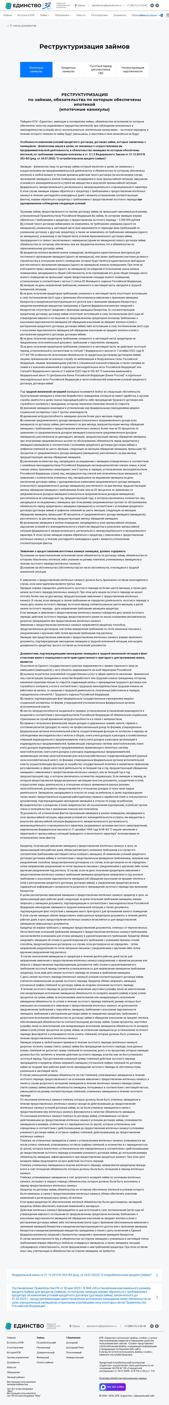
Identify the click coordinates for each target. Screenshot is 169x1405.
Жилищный (43, 1357)
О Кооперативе (99, 15)
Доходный (72, 1342)
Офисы (81, 5)
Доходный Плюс (75, 1347)
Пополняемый (74, 1352)
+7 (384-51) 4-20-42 (136, 5)
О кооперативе (15, 1347)
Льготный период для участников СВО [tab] (101, 70)
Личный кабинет (149, 15)
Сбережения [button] (62, 15)
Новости (80, 15)
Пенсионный (43, 1347)
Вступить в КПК (26, 15)
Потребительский (46, 1342)
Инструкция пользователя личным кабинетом (21, 1383)
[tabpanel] (84, 100)
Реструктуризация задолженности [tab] (132, 69)
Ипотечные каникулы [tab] (36, 69)
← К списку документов (21, 25)
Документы (119, 15)
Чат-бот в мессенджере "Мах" (20, 1390)
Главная (7, 15)
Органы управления (18, 1357)
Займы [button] (43, 15)
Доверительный (45, 1352)
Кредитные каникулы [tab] (68, 69)
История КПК (14, 1352)
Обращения (138, 15)
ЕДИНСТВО (29, 1326)
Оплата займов (45, 1362)
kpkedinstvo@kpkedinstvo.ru (107, 5)
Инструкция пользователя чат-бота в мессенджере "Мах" (24, 1394)
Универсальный (75, 1357)
